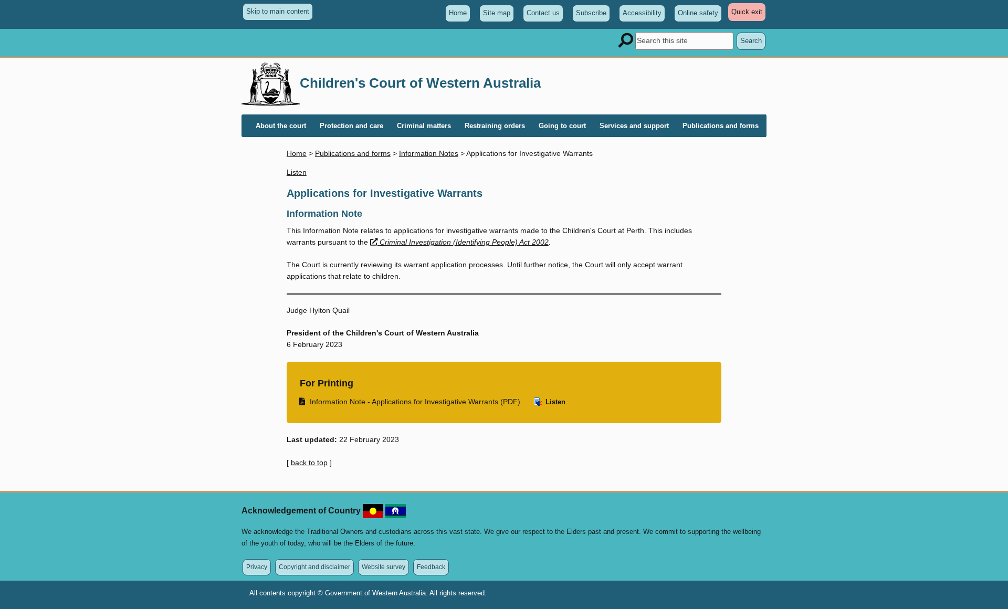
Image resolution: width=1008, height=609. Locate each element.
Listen (554, 402)
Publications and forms (353, 153)
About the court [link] (281, 126)
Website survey (383, 566)
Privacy (256, 566)
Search (751, 41)
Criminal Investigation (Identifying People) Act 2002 (464, 242)
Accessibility (642, 13)
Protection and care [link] (351, 126)
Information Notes (428, 153)
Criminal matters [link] (424, 126)
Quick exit (748, 14)
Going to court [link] (562, 126)
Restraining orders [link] (495, 126)
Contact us (543, 13)
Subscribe (591, 13)
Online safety (698, 13)
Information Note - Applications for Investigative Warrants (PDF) (410, 401)
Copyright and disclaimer (314, 566)
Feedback (431, 566)
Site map (496, 13)
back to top (309, 462)
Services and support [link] (634, 126)
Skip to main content (277, 11)
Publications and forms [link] (720, 126)
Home (458, 13)
